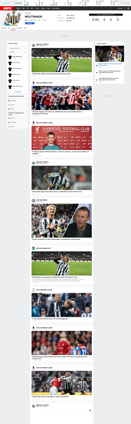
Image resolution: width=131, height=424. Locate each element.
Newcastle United (32, 20)
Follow (30, 23)
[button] (125, 8)
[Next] (119, 3)
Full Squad (17, 92)
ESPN (7, 8)
